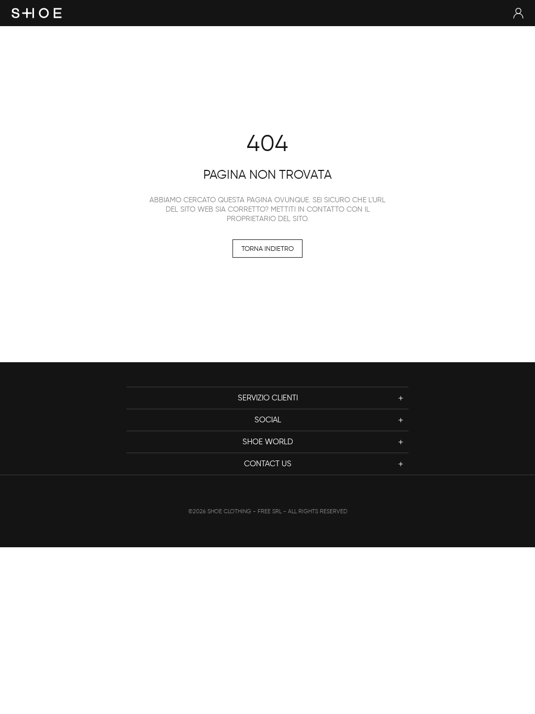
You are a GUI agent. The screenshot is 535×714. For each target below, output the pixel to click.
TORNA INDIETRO (267, 248)
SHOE (36, 12)
